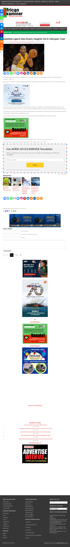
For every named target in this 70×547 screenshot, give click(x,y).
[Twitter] (7, 73)
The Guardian (6, 513)
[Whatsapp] (11, 73)
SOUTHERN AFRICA (7, 504)
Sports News (29, 42)
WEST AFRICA (6, 501)
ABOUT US (51, 1)
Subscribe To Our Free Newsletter (12, 1)
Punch (4, 515)
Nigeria (4, 533)
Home (5, 28)
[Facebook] (4, 73)
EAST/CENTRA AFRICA (8, 506)
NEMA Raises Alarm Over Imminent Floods (7, 188)
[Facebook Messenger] (17, 73)
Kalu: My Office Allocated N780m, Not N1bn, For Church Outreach (35, 432)
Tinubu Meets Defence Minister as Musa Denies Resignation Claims (35, 435)
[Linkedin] (27, 73)
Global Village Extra (29, 510)
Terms (57, 1)
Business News (14, 28)
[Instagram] (21, 73)
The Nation (5, 517)
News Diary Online (29, 508)
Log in (66, 543)
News (8, 28)
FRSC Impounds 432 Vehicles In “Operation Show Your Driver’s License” (35, 190)
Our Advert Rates (28, 1)
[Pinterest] (24, 73)
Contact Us (44, 1)
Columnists (55, 28)
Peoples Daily (6, 521)
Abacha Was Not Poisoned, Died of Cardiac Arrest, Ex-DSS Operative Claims (30, 32)
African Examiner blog (8, 4)
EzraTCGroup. (11, 543)
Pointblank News (29, 501)
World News (26, 28)
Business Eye (6, 528)
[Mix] (37, 73)
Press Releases (39, 28)
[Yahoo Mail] (1, 35)
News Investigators (29, 514)
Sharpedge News (29, 506)
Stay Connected (21, 4)
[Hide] (0, 52)
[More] (41, 73)
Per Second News (29, 516)
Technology (62, 28)
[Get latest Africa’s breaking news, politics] (11, 12)
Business (5, 537)
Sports (20, 28)
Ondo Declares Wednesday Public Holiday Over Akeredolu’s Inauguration (26, 190)
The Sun (5, 519)
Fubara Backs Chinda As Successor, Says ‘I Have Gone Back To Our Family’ (35, 428)
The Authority (6, 526)
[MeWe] (34, 73)
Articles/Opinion (47, 28)
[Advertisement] (28, 204)
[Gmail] (14, 73)
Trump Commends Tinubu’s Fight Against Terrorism (35, 425)
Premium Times (28, 512)
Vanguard (5, 524)
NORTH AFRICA (6, 508)
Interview (32, 28)
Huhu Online (28, 504)
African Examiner (12, 42)
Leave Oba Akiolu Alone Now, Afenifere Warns (16, 188)
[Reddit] (31, 73)
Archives (37, 1)
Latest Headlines (22, 42)
